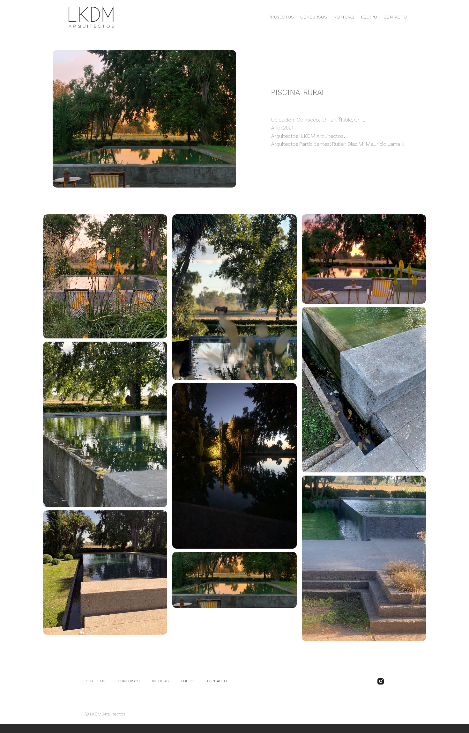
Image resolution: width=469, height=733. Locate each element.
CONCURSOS (313, 17)
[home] (86, 17)
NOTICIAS (344, 17)
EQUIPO (369, 17)
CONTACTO (395, 17)
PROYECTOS (281, 17)
